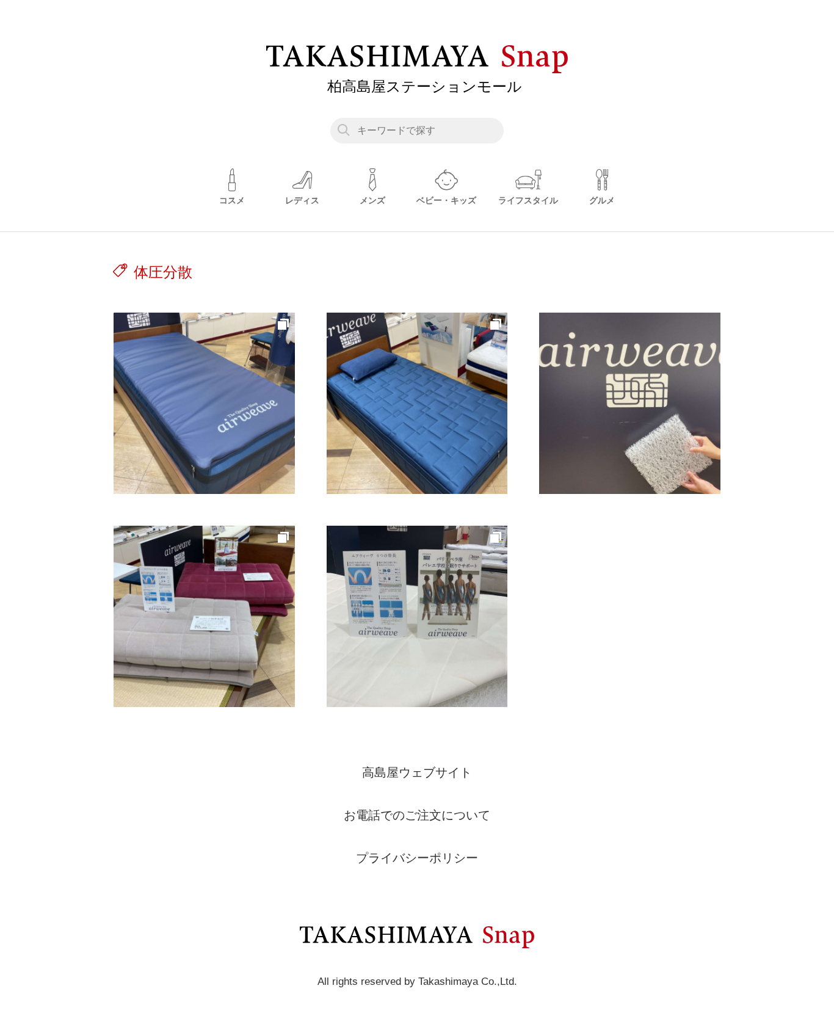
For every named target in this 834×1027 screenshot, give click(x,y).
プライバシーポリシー (417, 858)
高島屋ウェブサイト (417, 772)
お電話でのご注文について (417, 815)
